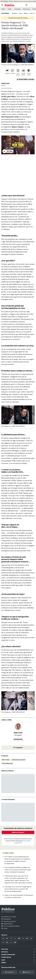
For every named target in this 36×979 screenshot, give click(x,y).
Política (3, 9)
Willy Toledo (6, 760)
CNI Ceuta (11, 1)
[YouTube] (27, 938)
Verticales (4, 952)
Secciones (4, 949)
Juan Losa (5, 83)
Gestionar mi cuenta (9, 917)
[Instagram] (23, 938)
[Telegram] (3, 942)
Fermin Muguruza (7, 763)
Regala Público (8, 924)
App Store (27, 972)
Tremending (17, 9)
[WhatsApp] (11, 942)
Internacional (26, 9)
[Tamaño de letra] (23, 71)
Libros (20, 13)
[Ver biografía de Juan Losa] (18, 726)
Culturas (5, 13)
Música (26, 13)
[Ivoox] (15, 942)
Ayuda (5, 928)
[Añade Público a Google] (3, 938)
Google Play (10, 972)
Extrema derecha (28, 1)
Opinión (10, 9)
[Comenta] (12, 71)
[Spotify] (7, 942)
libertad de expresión (18, 760)
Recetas (14, 13)
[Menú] (2, 5)
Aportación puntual (9, 921)
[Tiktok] (31, 938)
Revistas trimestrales (8, 954)
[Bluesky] (19, 938)
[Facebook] (11, 938)
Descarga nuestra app (8, 967)
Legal (3, 960)
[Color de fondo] (29, 71)
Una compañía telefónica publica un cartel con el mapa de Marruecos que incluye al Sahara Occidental (18, 869)
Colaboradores (6, 957)
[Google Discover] (7, 938)
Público (8, 909)
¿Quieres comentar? (18, 832)
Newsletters (7, 919)
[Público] (15, 5)
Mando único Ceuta (19, 1)
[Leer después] (18, 71)
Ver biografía (18, 739)
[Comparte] (7, 71)
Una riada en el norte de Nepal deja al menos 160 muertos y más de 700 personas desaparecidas (18, 889)
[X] (15, 938)
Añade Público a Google (26, 79)
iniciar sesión (27, 841)
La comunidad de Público (12, 926)
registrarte (18, 843)
